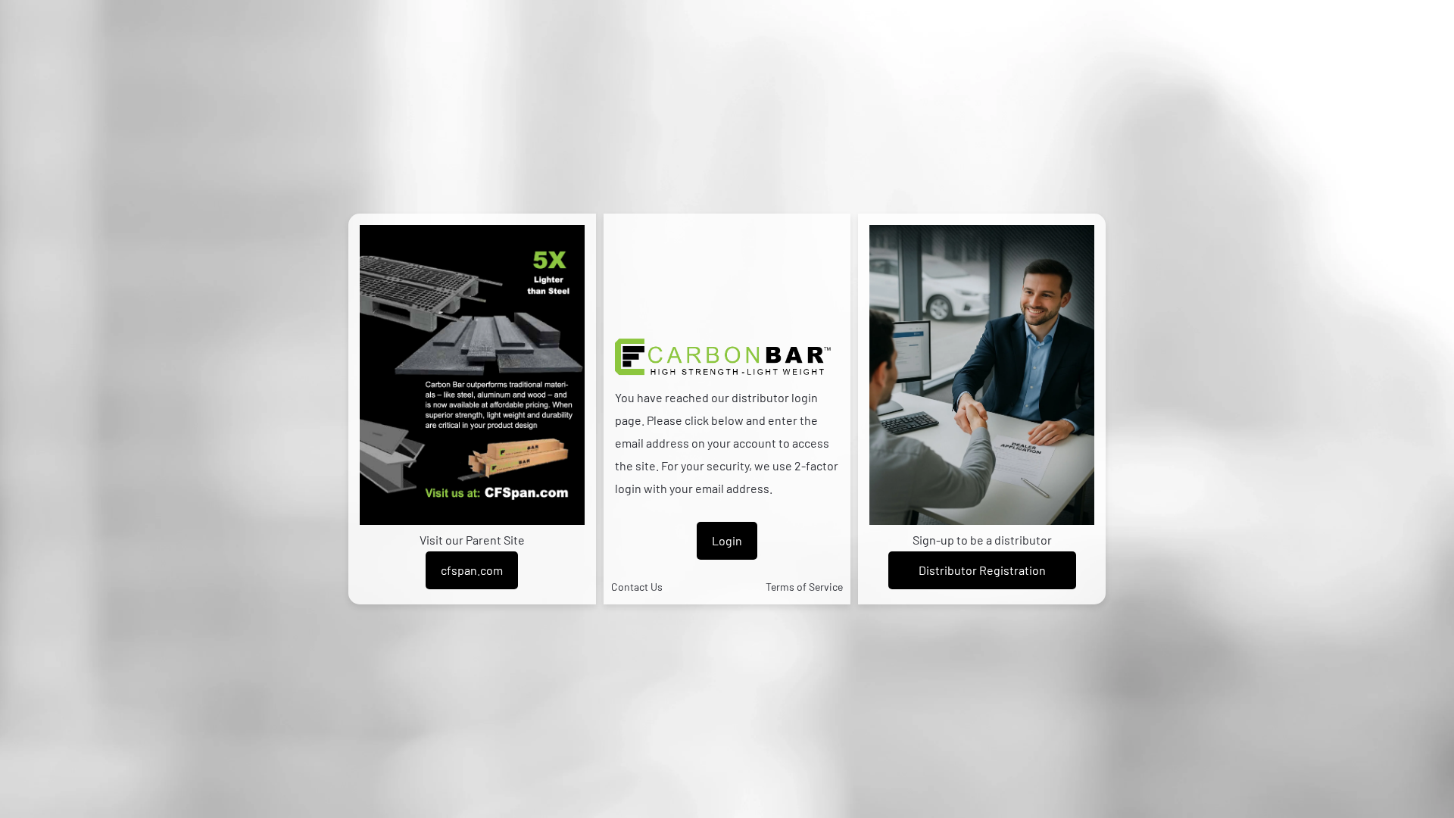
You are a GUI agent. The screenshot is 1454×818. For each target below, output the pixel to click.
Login (727, 540)
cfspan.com (472, 570)
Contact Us (637, 586)
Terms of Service (804, 586)
